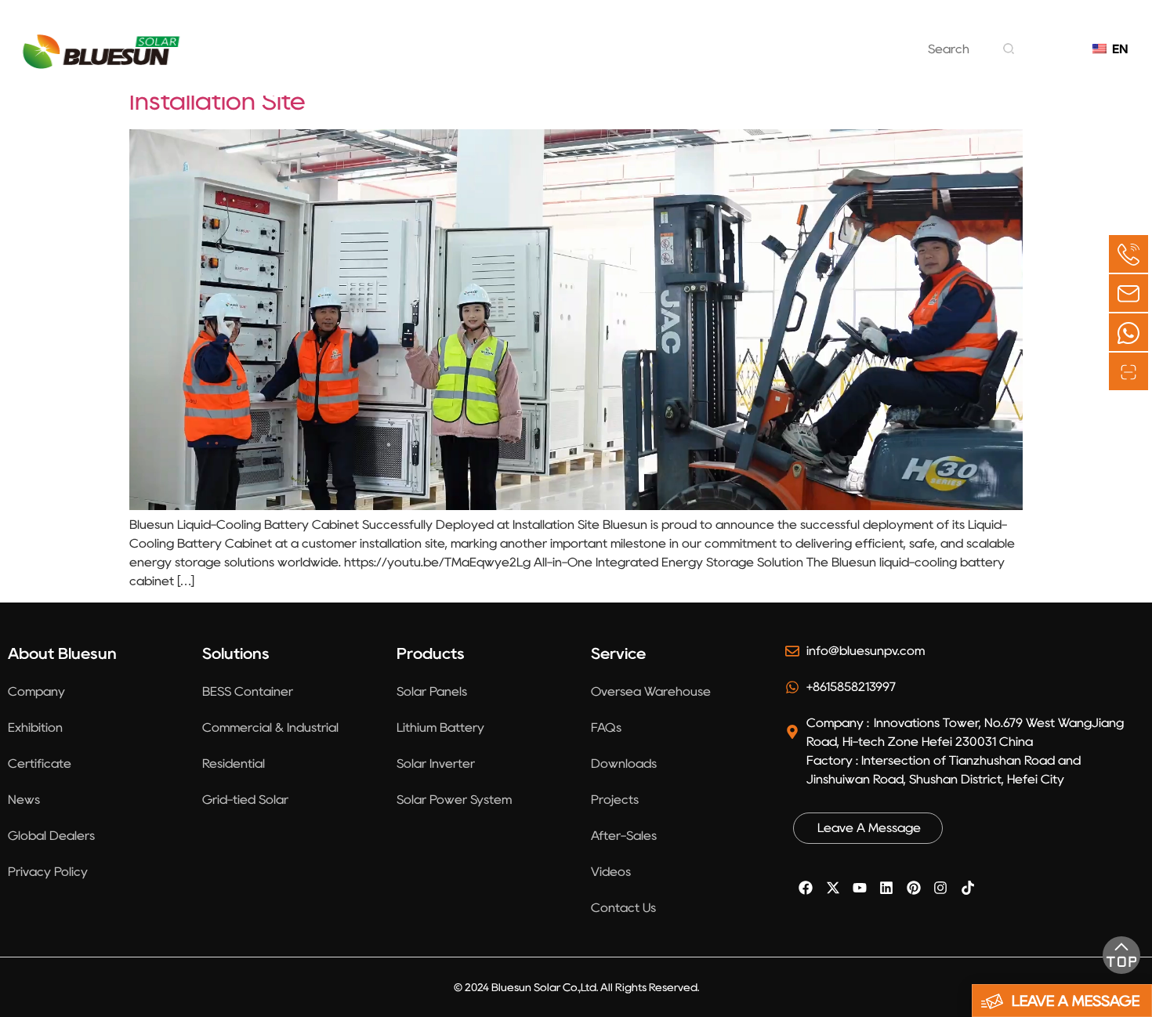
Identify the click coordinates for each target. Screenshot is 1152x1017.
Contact (813, 60)
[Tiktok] (967, 887)
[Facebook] (805, 887)
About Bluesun (315, 60)
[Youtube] (859, 887)
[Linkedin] (886, 887)
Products (534, 60)
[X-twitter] (832, 887)
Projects (630, 60)
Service (721, 60)
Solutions (434, 60)
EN (1116, 49)
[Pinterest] (913, 887)
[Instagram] (940, 887)
